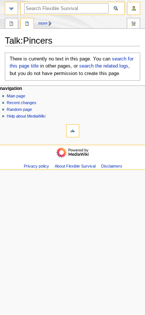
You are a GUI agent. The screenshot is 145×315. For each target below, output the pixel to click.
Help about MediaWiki (26, 116)
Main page (16, 96)
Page (11, 24)
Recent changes (21, 102)
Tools (133, 24)
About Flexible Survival (75, 166)
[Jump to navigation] (11, 8)
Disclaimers (111, 166)
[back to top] (72, 130)
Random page (19, 109)
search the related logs (103, 66)
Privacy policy (36, 166)
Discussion (27, 24)
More (43, 23)
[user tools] (133, 8)
